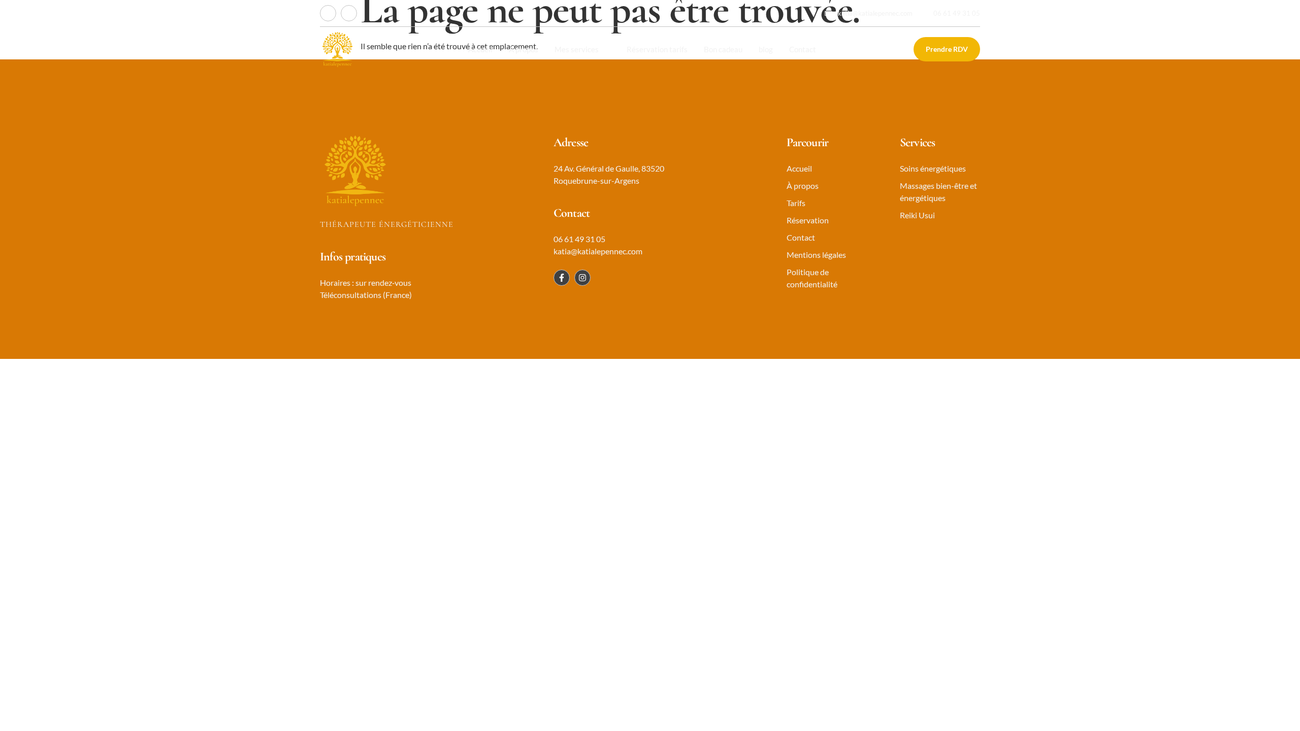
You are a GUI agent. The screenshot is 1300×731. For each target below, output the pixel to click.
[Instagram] (349, 13)
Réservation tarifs (657, 49)
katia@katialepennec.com (875, 13)
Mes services (577, 49)
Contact (802, 49)
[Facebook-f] (328, 13)
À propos (523, 49)
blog (766, 49)
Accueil (480, 49)
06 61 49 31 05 (956, 13)
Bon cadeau (723, 49)
